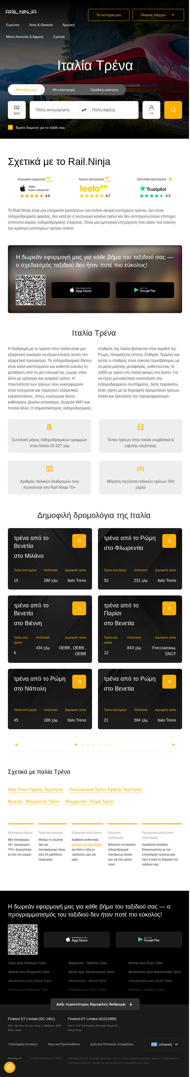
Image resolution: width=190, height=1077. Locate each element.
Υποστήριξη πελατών (23, 1044)
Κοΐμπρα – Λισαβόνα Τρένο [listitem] (146, 990)
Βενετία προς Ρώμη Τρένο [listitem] (145, 963)
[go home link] (21, 12)
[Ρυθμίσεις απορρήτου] (9, 1067)
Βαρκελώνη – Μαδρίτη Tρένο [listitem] (87, 963)
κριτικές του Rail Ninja (86, 844)
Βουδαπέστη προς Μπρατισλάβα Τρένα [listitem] (154, 972)
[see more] (79, 541)
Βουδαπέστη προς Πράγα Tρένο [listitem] (29, 981)
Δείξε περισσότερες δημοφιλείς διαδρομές (91, 1004)
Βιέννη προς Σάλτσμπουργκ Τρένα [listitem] (91, 972)
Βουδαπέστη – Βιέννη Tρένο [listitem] (87, 981)
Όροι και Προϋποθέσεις (64, 1044)
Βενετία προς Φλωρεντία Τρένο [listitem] (29, 972)
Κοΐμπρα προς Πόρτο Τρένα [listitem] (87, 990)
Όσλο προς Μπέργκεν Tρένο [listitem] (27, 963)
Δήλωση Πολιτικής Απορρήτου (111, 1044)
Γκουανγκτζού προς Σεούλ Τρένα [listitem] (150, 981)
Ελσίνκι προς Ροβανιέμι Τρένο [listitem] (28, 990)
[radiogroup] (67, 89)
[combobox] (63, 110)
